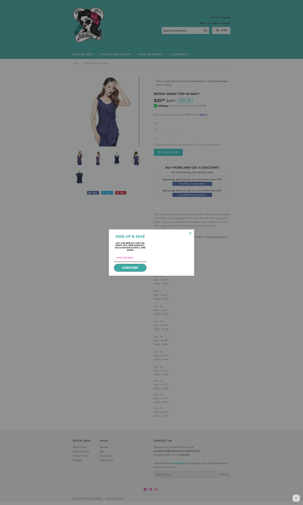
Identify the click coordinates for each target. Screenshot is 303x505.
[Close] (190, 233)
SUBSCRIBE (130, 268)
